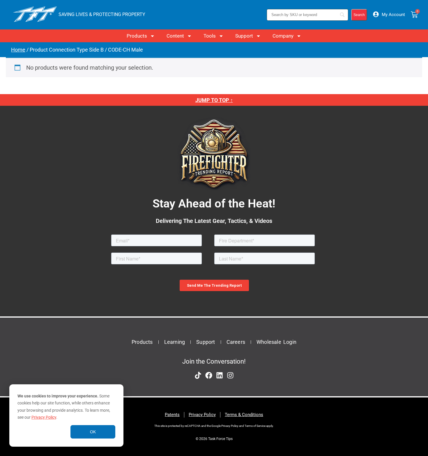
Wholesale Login (276, 342)
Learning (174, 342)
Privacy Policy (43, 417)
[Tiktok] (197, 375)
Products (137, 36)
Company (283, 36)
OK (93, 431)
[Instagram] (230, 375)
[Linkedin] (219, 375)
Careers (236, 342)
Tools (210, 36)
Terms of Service (255, 425)
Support (244, 36)
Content (175, 36)
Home (18, 50)
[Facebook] (208, 375)
